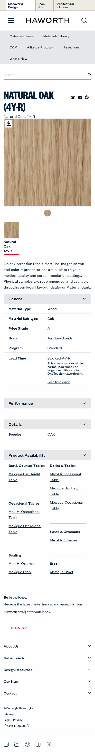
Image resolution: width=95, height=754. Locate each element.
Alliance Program (40, 47)
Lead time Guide (59, 381)
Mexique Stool (20, 571)
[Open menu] (11, 20)
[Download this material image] (8, 124)
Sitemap (9, 713)
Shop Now (41, 5)
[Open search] (84, 20)
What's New (18, 58)
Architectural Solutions (65, 5)
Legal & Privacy (13, 719)
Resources (72, 47)
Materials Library (56, 36)
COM (13, 47)
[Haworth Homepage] (48, 20)
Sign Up (19, 627)
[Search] (90, 75)
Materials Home (22, 36)
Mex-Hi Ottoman (22, 563)
